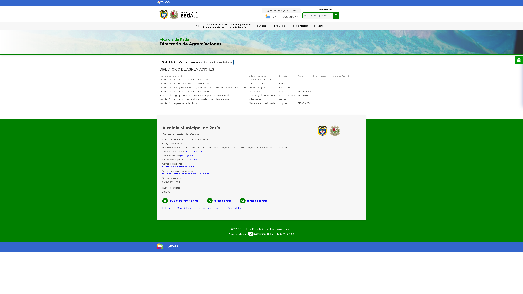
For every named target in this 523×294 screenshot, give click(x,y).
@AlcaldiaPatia (222, 201)
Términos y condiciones (209, 208)
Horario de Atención (341, 76)
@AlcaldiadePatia (257, 201)
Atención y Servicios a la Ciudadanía (240, 25)
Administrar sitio (324, 10)
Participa (261, 26)
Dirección (283, 76)
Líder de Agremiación (259, 76)
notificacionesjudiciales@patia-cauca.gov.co (185, 173)
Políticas (166, 208)
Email (315, 76)
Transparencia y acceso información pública (215, 25)
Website (325, 76)
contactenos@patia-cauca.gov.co (179, 166)
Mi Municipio (279, 26)
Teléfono (302, 76)
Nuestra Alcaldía (300, 26)
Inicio (198, 26)
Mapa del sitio (184, 208)
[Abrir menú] (161, 78)
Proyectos (319, 26)
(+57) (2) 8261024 (194, 151)
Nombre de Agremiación (171, 76)
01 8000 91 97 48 (192, 160)
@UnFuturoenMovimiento (183, 201)
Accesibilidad (235, 208)
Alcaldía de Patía (173, 62)
